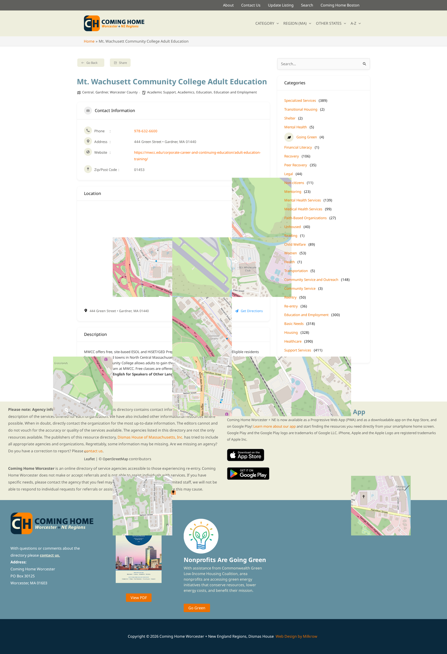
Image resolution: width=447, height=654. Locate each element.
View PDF (139, 597)
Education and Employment (235, 92)
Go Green (196, 607)
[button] (276, 23)
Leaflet (89, 458)
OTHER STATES (329, 23)
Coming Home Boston (340, 5)
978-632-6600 (145, 131)
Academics (186, 92)
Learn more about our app (274, 426)
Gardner (101, 92)
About (228, 5)
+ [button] (85, 452)
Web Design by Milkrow (296, 636)
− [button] (87, 452)
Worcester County (124, 92)
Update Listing (281, 5)
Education (204, 92)
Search (307, 5)
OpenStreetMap (115, 458)
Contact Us (251, 5)
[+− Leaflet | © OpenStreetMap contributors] (173, 254)
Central (88, 92)
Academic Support (161, 92)
